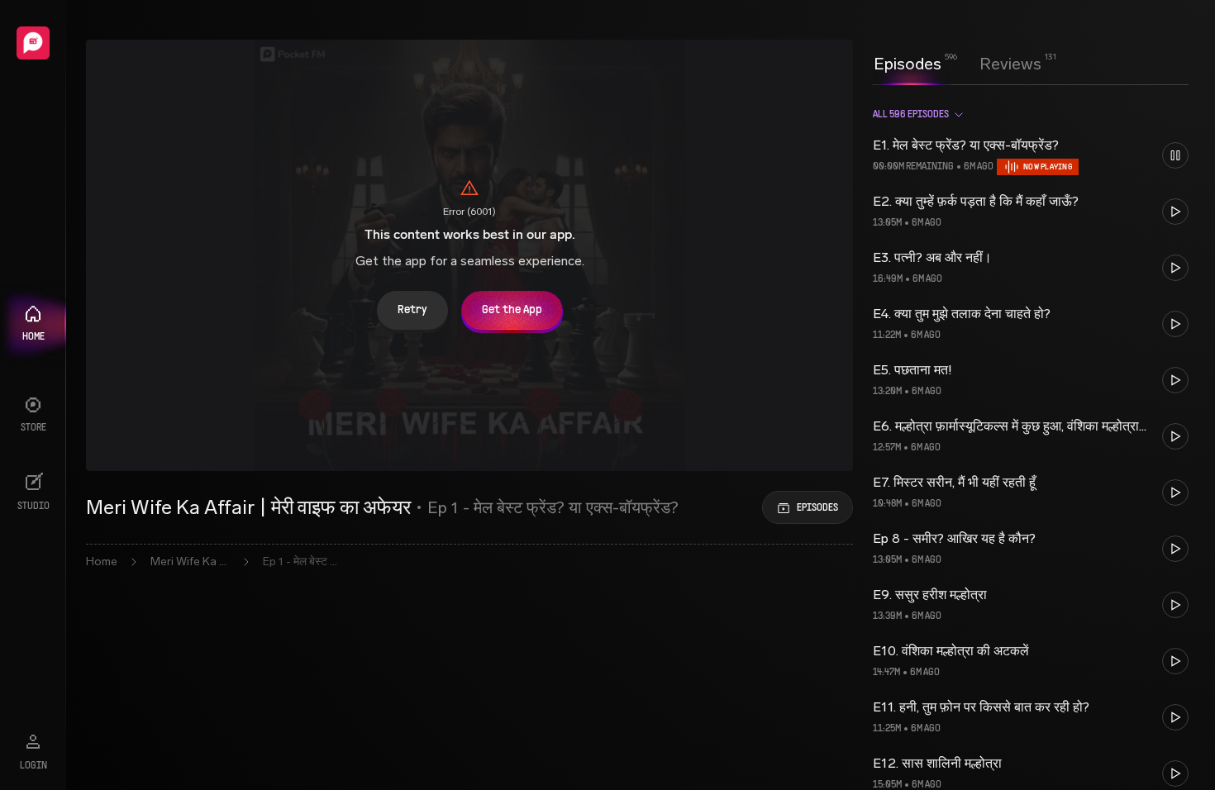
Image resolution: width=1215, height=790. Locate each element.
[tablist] (957, 64)
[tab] (907, 62)
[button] (1030, 155)
